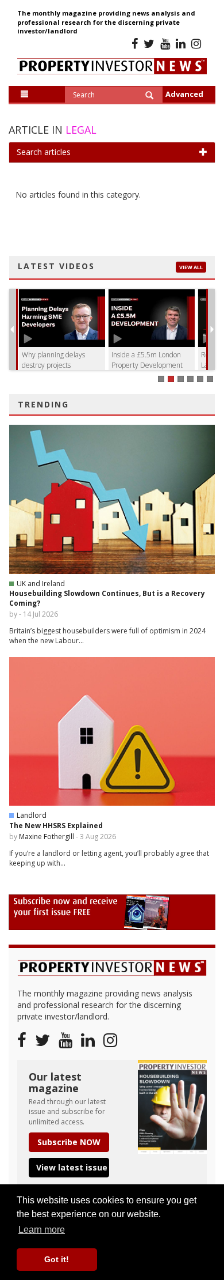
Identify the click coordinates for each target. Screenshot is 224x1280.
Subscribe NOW (69, 1141)
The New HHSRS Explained (56, 825)
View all (191, 267)
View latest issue (71, 1167)
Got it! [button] (56, 1259)
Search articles (44, 151)
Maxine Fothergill (46, 836)
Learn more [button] (41, 1229)
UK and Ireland (41, 583)
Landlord (32, 815)
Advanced (184, 94)
